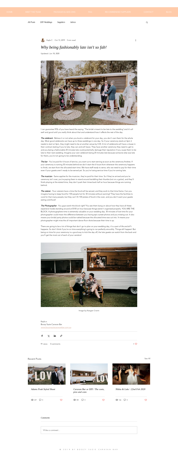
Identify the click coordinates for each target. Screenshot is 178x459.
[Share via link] (61, 336)
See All (147, 358)
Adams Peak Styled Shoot (43, 389)
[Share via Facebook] (42, 336)
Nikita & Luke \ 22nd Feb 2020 (130, 389)
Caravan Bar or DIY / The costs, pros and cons (88, 390)
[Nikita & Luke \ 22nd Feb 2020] (131, 374)
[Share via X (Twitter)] (48, 336)
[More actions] (135, 40)
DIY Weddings (46, 22)
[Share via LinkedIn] (55, 336)
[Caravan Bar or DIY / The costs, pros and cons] (89, 374)
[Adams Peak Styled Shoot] (47, 374)
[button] (147, 22)
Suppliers (61, 22)
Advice (73, 22)
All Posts (31, 22)
